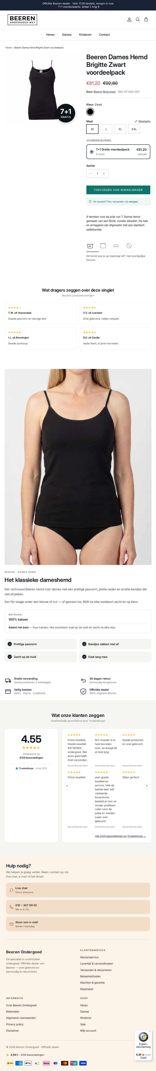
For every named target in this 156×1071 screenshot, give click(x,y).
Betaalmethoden (90, 976)
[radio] (118, 151)
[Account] (129, 19)
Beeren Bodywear (105, 91)
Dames (67, 34)
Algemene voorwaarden (21, 1017)
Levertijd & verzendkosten (96, 963)
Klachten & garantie (92, 982)
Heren (50, 34)
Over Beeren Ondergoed (21, 1005)
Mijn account (88, 1030)
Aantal (90, 165)
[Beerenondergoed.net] (22, 19)
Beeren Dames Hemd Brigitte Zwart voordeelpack (39, 47)
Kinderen (85, 34)
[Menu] (150, 1032)
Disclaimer (12, 1030)
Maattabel (86, 989)
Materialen (12, 1011)
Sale (83, 1024)
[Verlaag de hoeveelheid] (90, 173)
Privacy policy (15, 1024)
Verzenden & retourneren (95, 970)
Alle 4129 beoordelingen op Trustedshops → (120, 836)
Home (9, 47)
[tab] (90, 245)
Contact (104, 34)
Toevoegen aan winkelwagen (118, 189)
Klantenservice (89, 957)
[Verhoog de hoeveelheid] (105, 173)
